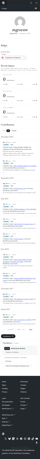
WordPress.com (8, 415)
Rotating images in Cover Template (25, 209)
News (4, 385)
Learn (4, 398)
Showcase (24, 382)
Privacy (4, 392)
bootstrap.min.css (19, 188)
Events (22, 402)
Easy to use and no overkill (22, 320)
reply (10, 147)
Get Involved (25, 398)
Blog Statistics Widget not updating (25, 166)
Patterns (23, 392)
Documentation (7, 402)
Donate (24, 405)
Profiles (4, 8)
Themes (23, 385)
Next (30, 329)
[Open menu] (37, 3)
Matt (4, 418)
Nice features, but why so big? (23, 299)
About (4, 382)
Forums (14, 130)
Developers (6, 405)
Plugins (22, 388)
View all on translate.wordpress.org (17, 366)
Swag (23, 409)
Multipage (8, 361)
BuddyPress (7, 425)
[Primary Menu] (35, 8)
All (8, 130)
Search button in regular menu (23, 224)
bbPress (6, 422)
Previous (10, 329)
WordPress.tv (7, 409)
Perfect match (18, 239)
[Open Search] (31, 3)
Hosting (4, 388)
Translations (8, 336)
